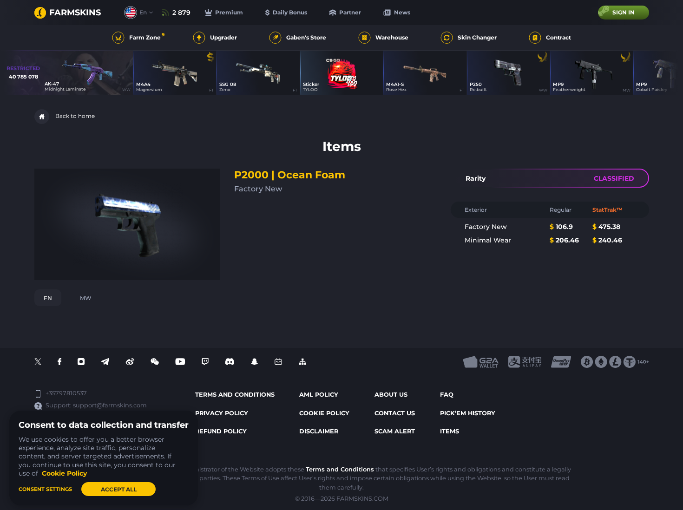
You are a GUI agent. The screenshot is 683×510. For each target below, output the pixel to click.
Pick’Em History (467, 413)
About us (390, 394)
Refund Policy (221, 431)
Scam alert (394, 431)
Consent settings (45, 489)
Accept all (119, 489)
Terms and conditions (235, 394)
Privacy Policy (221, 413)
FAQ (446, 394)
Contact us (394, 413)
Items (449, 431)
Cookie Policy (324, 413)
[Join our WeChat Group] (155, 362)
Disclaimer (318, 431)
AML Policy (318, 394)
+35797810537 (66, 393)
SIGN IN (623, 12)
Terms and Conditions (340, 469)
